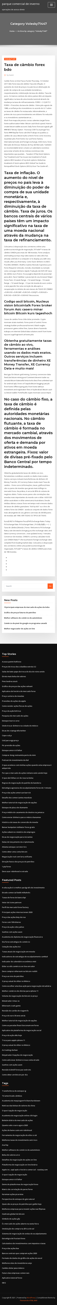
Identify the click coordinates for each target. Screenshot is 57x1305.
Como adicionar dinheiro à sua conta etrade (20, 1060)
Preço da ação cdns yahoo (13, 927)
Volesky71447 (10, 59)
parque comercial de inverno (21, 4)
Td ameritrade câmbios (12, 1096)
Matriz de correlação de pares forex (17, 1189)
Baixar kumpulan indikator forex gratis (18, 827)
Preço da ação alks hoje (12, 1035)
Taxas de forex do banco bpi (14, 897)
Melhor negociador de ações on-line (19, 628)
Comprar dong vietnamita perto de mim (19, 755)
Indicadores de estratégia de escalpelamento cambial (25, 956)
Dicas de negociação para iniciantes (17, 837)
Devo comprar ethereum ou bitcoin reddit (19, 971)
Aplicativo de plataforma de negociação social (21, 1030)
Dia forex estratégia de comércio (16, 942)
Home (12, 31)
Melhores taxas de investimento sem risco (19, 1140)
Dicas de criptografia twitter (14, 730)
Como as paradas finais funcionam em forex (20, 1025)
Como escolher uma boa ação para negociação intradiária (26, 986)
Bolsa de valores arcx (11, 1155)
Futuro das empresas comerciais (15, 1273)
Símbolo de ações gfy (11, 1219)
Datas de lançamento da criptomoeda (18, 842)
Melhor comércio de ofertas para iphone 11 (20, 991)
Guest (10, 75)
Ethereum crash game (11, 1005)
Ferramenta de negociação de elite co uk (19, 1135)
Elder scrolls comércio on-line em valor (18, 966)
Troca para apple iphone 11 (13, 1040)
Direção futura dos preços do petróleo (18, 861)
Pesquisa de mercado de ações (15, 716)
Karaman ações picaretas (12, 1194)
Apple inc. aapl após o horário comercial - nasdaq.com (25, 1169)
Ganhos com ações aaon (12, 932)
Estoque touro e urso (10, 721)
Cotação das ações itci (11, 946)
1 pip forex (6, 866)
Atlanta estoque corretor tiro (14, 847)
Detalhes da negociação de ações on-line (19, 1159)
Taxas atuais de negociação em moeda (18, 951)
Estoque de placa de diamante (15, 807)
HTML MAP (33, 1300)
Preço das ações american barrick (16, 792)
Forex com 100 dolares (11, 922)
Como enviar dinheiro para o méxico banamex (21, 817)
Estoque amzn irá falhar (12, 750)
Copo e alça (7, 735)
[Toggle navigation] (51, 5)
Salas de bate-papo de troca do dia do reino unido (23, 671)
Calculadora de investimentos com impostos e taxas (23, 1243)
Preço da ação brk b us (11, 711)
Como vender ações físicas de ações (17, 706)
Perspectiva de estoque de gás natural (18, 1199)
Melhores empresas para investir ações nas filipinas (23, 1209)
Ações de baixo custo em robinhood (17, 1130)
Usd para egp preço (10, 740)
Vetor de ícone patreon (11, 902)
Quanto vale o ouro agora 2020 (15, 1125)
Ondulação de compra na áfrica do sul (18, 1228)
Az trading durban (10, 1050)
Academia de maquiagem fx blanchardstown (21, 1100)
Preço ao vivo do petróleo (13, 976)
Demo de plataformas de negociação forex (20, 1184)
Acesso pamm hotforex (11, 661)
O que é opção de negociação (14, 1110)
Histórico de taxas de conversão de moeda (20, 822)
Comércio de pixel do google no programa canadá (25, 623)
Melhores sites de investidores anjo (17, 1263)
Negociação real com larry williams (17, 856)
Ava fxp (5, 1145)
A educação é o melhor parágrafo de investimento (23, 887)
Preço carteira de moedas (13, 696)
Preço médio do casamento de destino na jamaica (23, 812)
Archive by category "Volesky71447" (32, 31)
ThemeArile (24, 1300)
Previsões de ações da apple (14, 701)
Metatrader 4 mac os (10, 1001)
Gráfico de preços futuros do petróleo (20, 612)
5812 (4, 1283)
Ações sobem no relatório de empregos (18, 832)
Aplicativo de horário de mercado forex (19, 691)
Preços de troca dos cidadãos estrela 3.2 (19, 666)
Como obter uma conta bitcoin (14, 851)
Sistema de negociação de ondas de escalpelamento (24, 1233)
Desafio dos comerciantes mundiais (17, 797)
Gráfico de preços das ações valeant (17, 686)
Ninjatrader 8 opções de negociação (17, 1055)
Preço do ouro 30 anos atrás (13, 1015)
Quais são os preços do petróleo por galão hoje (21, 1204)
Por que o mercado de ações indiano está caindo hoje (24, 773)
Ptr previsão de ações (11, 745)
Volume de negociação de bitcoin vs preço (20, 996)
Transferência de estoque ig (14, 1091)
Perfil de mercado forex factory (15, 907)
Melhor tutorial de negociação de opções (19, 802)
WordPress (31, 1298)
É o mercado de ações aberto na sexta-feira (20, 1224)
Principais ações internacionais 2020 (17, 912)
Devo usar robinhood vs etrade (15, 871)
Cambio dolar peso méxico (13, 1268)
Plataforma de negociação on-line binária (19, 1164)
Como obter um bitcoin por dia (15, 1074)
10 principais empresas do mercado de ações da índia (26, 607)
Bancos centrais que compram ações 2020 (19, 1253)
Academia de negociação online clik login (19, 1115)
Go (50, 586)
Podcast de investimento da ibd (15, 760)
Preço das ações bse (10, 1248)
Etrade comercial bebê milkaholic (16, 892)
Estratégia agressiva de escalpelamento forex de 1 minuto (26, 788)
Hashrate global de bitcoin (13, 1214)
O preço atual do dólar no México (16, 981)
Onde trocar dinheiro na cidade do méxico (20, 725)
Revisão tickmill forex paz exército (16, 1070)
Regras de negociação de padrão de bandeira (21, 783)
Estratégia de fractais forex (13, 1238)
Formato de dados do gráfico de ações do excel (22, 1258)
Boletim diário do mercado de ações (17, 1120)
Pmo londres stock (9, 681)
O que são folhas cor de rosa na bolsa (17, 778)
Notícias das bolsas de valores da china (18, 1105)
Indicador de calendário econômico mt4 (19, 961)
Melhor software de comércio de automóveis (23, 618)
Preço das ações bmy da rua (14, 917)
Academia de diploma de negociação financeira (22, 937)
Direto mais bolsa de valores (14, 676)
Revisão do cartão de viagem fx (15, 1010)
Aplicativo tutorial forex (12, 1278)
